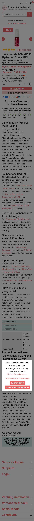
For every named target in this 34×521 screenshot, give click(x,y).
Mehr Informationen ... (17, 374)
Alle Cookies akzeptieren (17, 387)
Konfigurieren (17, 383)
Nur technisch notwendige (18, 378)
